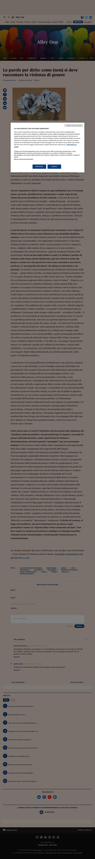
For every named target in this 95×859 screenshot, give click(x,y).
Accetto (54, 166)
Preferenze (39, 166)
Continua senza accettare (74, 125)
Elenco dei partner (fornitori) (23, 159)
